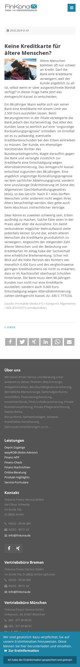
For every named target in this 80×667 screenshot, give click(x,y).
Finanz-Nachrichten (17, 467)
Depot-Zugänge (14, 447)
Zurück (11, 327)
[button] (10, 342)
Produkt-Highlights (17, 477)
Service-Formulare (16, 482)
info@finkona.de (19, 535)
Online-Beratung (15, 472)
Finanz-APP (11, 457)
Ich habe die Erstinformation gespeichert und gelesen (40, 659)
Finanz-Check (13, 462)
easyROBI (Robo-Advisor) (21, 452)
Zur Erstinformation (23, 651)
